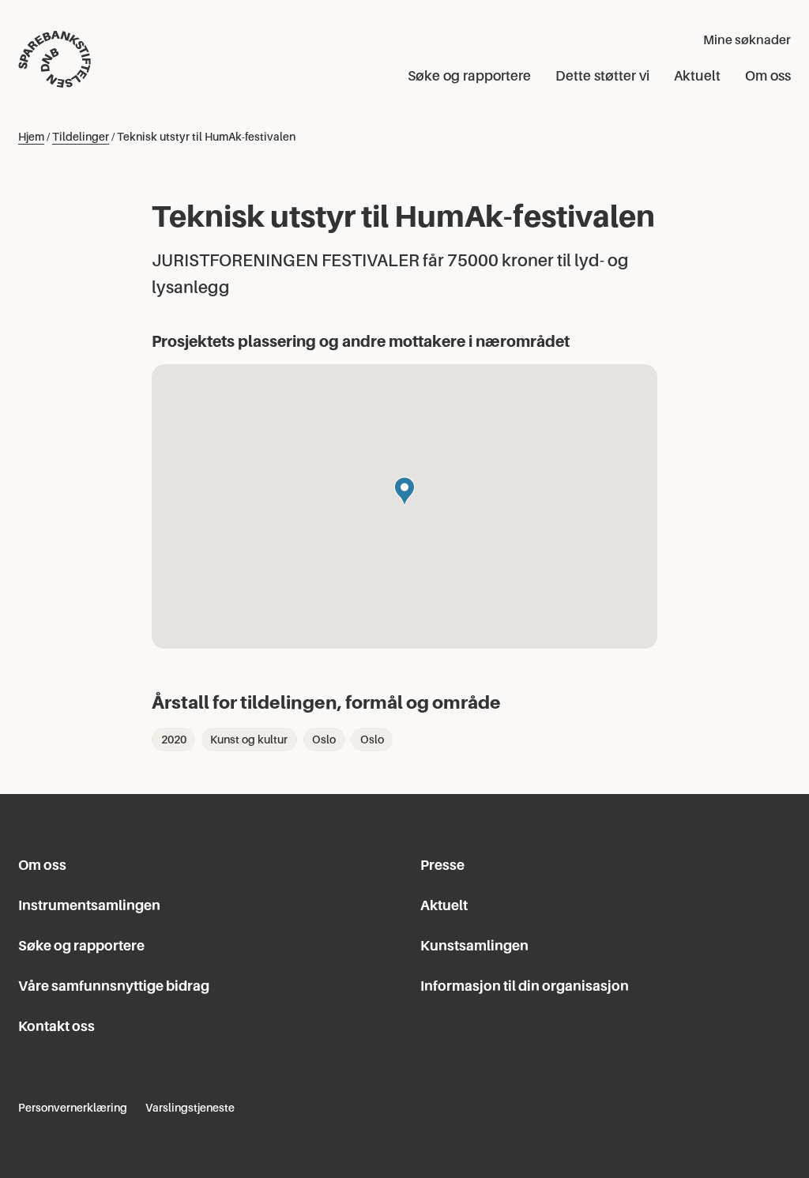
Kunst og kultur (249, 739)
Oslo (324, 739)
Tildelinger (80, 136)
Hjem (31, 136)
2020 (173, 739)
